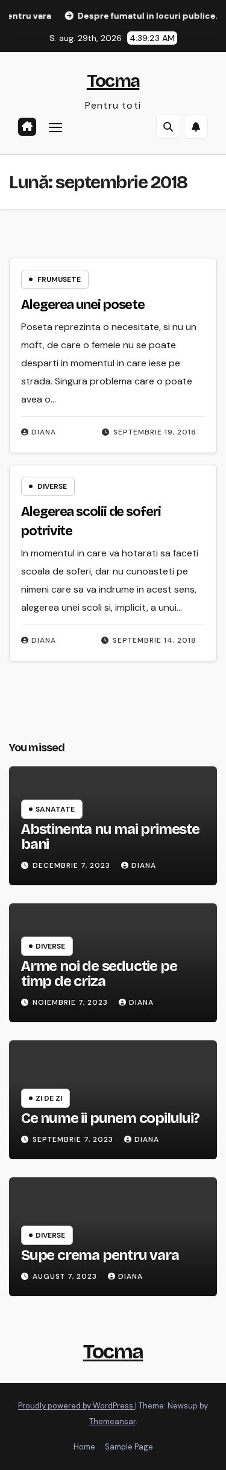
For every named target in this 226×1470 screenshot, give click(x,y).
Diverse (52, 486)
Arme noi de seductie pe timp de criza (99, 974)
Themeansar (112, 1421)
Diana (43, 432)
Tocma (113, 81)
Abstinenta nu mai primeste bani (110, 837)
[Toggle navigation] (55, 127)
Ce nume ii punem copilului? (110, 1118)
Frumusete (59, 279)
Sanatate (55, 809)
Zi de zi (49, 1098)
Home (84, 1447)
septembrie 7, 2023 (74, 1139)
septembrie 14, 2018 (154, 640)
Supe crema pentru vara (100, 1255)
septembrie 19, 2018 (154, 432)
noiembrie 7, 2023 (71, 1002)
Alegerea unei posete (83, 305)
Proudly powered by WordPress (76, 1406)
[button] (168, 127)
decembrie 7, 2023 (73, 865)
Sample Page (129, 1447)
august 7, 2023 (66, 1276)
